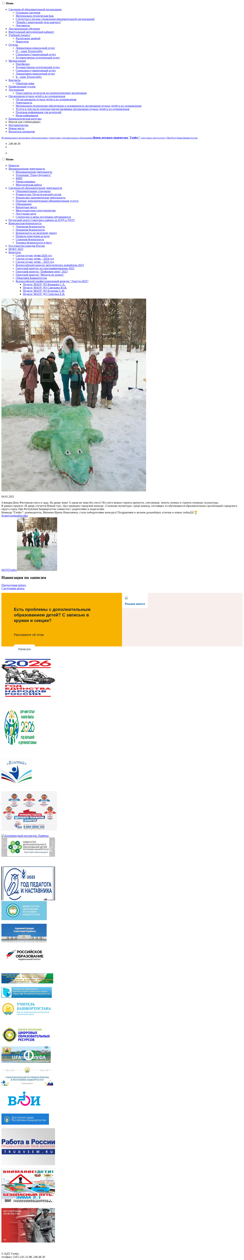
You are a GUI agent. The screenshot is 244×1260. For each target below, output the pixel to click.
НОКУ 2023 (16, 249)
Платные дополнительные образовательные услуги (47, 200)
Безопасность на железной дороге (36, 232)
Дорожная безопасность (30, 226)
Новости (14, 165)
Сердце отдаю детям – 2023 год (35, 261)
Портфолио (23, 64)
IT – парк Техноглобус (29, 51)
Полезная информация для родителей (38, 112)
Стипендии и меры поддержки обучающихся (43, 216)
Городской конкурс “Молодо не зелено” (40, 274)
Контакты (15, 80)
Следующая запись (12, 588)
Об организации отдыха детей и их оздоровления (46, 99)
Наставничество (18, 125)
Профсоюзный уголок (22, 86)
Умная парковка (25, 181)
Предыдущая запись (13, 585)
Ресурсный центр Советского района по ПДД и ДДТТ (42, 220)
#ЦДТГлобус (9, 569)
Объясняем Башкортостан (31, 277)
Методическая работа (29, 184)
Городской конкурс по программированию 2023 (45, 268)
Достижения (16, 89)
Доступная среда (26, 213)
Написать (24, 649)
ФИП (19, 178)
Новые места (16, 128)
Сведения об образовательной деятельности (35, 187)
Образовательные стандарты (33, 191)
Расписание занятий (28, 38)
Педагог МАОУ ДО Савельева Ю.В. (45, 287)
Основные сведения (28, 12)
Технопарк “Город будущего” (33, 175)
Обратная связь (25, 83)
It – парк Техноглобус (29, 76)
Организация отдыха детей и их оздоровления (37, 96)
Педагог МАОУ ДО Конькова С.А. (44, 284)
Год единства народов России (27, 245)
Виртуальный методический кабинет (31, 31)
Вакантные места (26, 207)
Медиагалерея (17, 60)
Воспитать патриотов (22, 131)
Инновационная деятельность (27, 168)
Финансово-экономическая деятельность (40, 197)
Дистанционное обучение (24, 28)
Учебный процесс (19, 35)
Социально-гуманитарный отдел (36, 54)
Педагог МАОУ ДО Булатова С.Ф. (44, 290)
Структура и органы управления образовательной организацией (55, 19)
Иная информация (27, 115)
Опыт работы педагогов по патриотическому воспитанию (51, 92)
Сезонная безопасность (30, 239)
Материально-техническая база (35, 15)
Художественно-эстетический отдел (38, 57)
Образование (24, 204)
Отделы (13, 44)
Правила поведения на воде (33, 236)
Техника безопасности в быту (34, 242)
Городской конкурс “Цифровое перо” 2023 (42, 271)
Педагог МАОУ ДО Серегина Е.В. (44, 294)
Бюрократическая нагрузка (25, 118)
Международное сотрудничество (36, 210)
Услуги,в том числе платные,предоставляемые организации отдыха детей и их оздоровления (72, 109)
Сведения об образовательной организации (35, 9)
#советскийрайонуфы (14, 515)
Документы (23, 25)
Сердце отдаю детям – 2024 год (35, 258)
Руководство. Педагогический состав (38, 194)
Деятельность (24, 102)
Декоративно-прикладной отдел (35, 47)
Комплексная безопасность (25, 223)
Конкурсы (15, 252)
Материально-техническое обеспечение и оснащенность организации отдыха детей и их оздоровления (78, 105)
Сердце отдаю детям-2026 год (34, 255)
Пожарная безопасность (30, 229)
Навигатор (22, 41)
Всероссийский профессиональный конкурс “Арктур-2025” (52, 281)
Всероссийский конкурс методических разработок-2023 (50, 265)
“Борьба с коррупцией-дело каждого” (38, 22)
